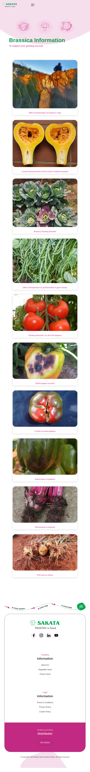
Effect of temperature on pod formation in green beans (45, 288)
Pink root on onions (45, 575)
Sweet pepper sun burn (45, 383)
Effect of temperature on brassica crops (45, 113)
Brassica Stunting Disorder (45, 232)
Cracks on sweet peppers (45, 431)
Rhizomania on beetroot (45, 527)
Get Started (45, 743)
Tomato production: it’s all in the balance (45, 335)
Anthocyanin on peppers (45, 479)
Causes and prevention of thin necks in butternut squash (45, 172)
